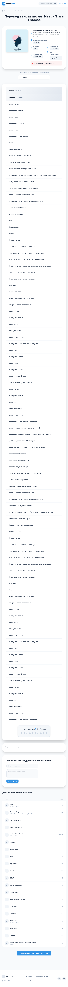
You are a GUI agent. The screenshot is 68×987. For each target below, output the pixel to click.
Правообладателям (41, 976)
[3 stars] (35, 733)
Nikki (11, 856)
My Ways (13, 864)
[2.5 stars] (32, 733)
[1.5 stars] (27, 733)
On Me (12, 842)
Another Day (14, 812)
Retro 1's (13, 914)
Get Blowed (14, 871)
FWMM (12, 936)
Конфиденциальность (37, 981)
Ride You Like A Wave (17, 899)
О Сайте (29, 976)
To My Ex (13, 920)
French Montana (22, 814)
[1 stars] (24, 733)
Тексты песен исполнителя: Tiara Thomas (34, 953)
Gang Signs (14, 892)
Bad (11, 804)
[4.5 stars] (43, 733)
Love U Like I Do (15, 820)
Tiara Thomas (22, 11)
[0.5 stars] (21, 733)
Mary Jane (14, 849)
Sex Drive (13, 928)
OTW (12, 878)
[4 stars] (41, 733)
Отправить (12, 781)
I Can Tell (13, 906)
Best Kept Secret (16, 827)
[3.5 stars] (38, 733)
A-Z (64, 3)
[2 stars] (30, 733)
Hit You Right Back (16, 834)
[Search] (55, 3)
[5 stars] (46, 733)
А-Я (60, 3)
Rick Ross (14, 814)
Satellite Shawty (16, 885)
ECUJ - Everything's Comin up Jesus (23, 942)
